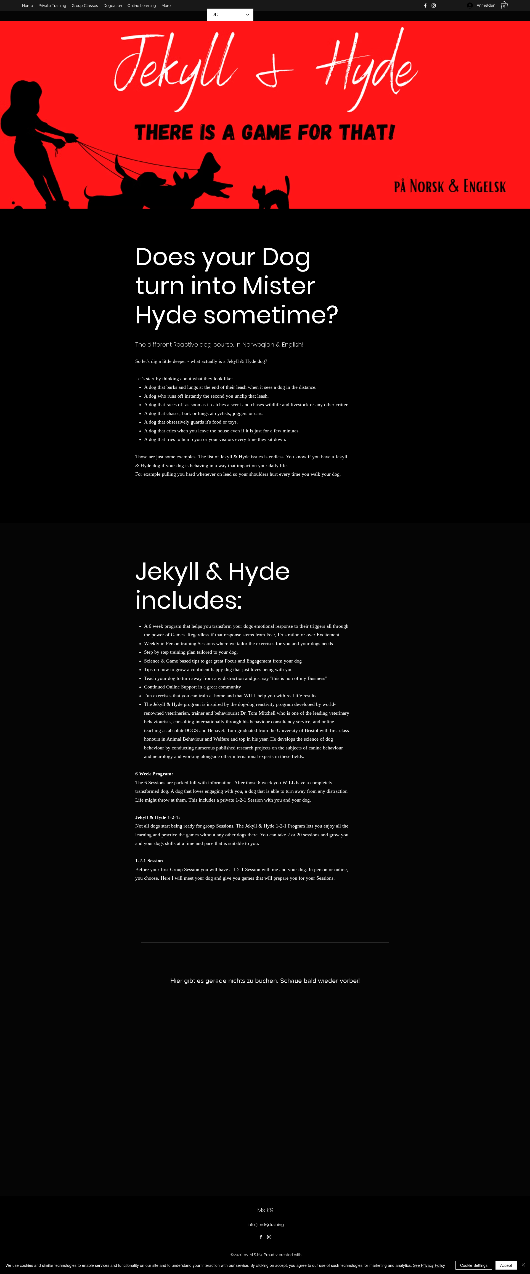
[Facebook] (425, 5)
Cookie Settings (473, 1265)
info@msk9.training (266, 1224)
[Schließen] (523, 1265)
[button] (504, 5)
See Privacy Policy (429, 1265)
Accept (506, 1265)
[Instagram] (433, 5)
